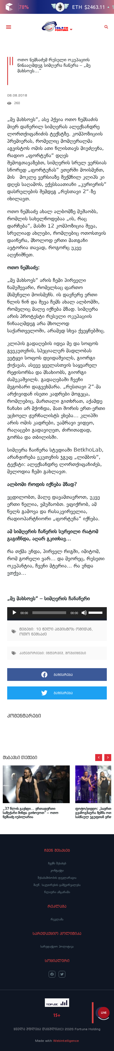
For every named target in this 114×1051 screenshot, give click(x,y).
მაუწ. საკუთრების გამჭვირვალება (57, 885)
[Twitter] (62, 974)
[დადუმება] (84, 612)
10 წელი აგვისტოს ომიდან (64, 629)
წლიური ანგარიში (57, 892)
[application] (57, 612)
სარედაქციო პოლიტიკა (57, 946)
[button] (8, 27)
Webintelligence (66, 1041)
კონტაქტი (57, 870)
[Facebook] (52, 974)
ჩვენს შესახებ (57, 863)
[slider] (96, 612)
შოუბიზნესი (75, 653)
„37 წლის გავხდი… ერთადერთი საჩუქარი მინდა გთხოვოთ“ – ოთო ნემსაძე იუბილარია (30, 812)
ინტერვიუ (54, 653)
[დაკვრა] (14, 612)
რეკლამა (57, 919)
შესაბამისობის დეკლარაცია (57, 878)
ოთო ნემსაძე (33, 634)
